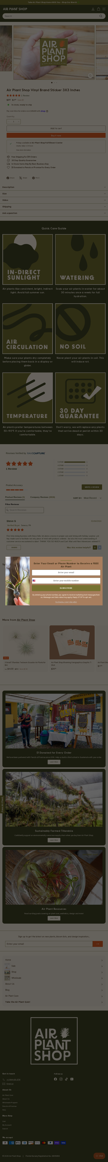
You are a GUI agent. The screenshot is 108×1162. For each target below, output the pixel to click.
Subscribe (66, 588)
